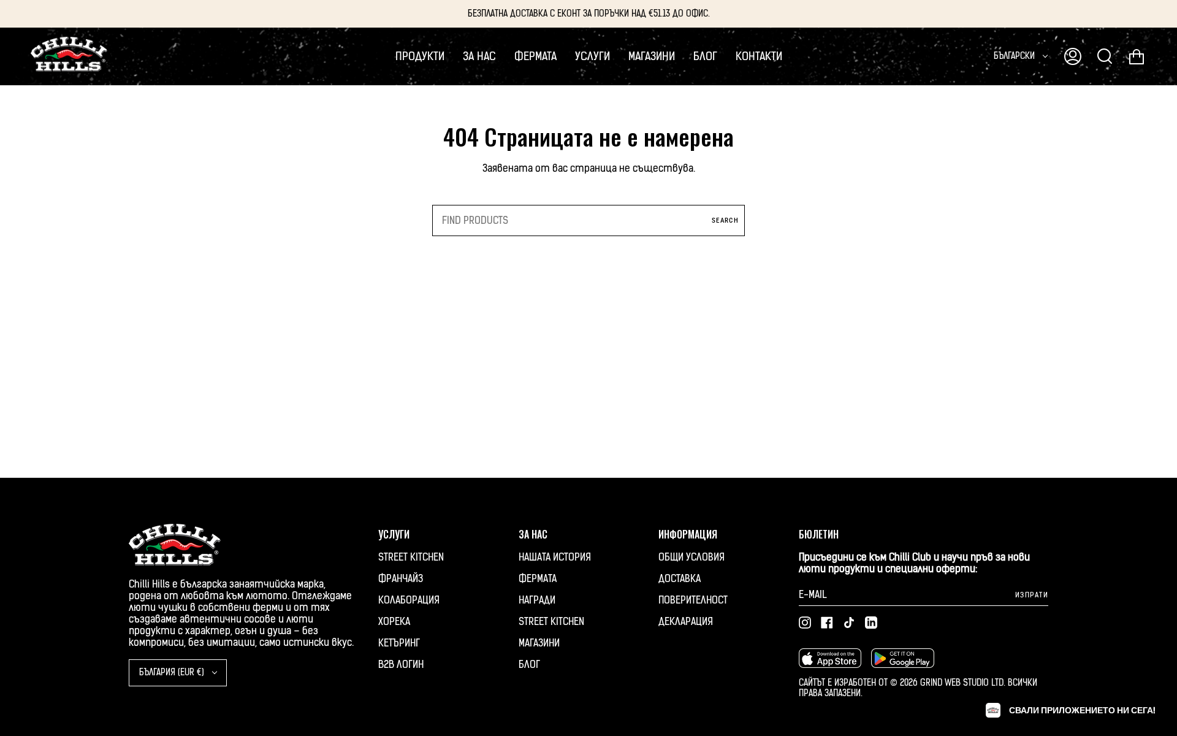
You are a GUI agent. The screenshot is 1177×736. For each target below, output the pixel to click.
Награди (537, 600)
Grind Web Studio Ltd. (964, 683)
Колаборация (409, 600)
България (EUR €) (173, 672)
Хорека (394, 621)
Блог (529, 664)
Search (725, 220)
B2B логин (401, 664)
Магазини (539, 643)
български (1015, 56)
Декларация (685, 621)
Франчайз (400, 579)
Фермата (538, 579)
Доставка (679, 579)
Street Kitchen (411, 557)
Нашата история (555, 557)
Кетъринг (399, 643)
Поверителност (693, 600)
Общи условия (691, 557)
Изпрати (1031, 595)
